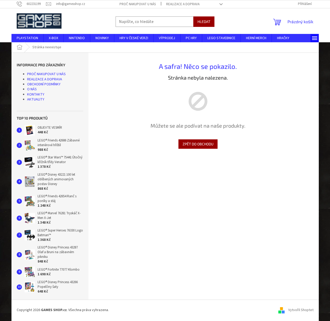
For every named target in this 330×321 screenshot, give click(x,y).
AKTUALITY (35, 99)
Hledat (203, 21)
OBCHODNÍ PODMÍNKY (44, 84)
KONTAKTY (35, 94)
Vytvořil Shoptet (301, 310)
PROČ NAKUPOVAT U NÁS (137, 4)
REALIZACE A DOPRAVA (183, 4)
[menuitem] (27, 38)
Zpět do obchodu (198, 144)
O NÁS (32, 89)
